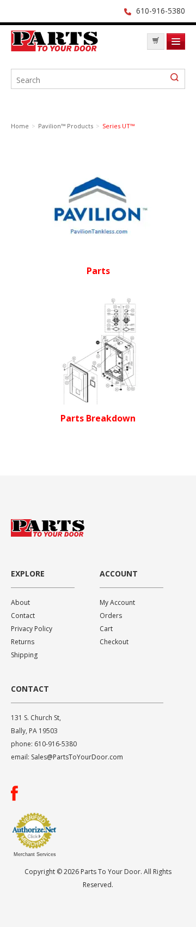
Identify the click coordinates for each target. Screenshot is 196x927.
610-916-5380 (160, 10)
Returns (22, 641)
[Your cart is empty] (155, 41)
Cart (106, 628)
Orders (111, 615)
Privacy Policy (31, 628)
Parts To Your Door (54, 44)
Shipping (24, 654)
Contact (23, 615)
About (20, 602)
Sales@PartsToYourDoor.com (77, 757)
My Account (117, 602)
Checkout (114, 641)
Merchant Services (35, 854)
